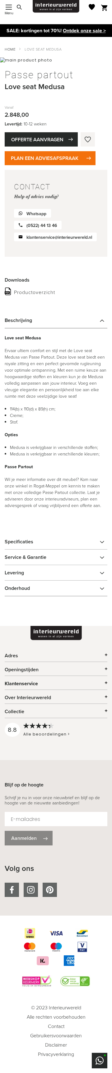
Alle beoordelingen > (46, 734)
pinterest (50, 890)
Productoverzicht (34, 292)
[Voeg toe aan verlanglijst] (88, 139)
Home (10, 49)
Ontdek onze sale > (84, 30)
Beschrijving (18, 320)
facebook (12, 890)
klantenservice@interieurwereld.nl (59, 237)
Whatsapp (36, 214)
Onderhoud (17, 588)
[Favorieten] (92, 7)
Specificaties (19, 541)
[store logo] (56, 6)
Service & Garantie (25, 557)
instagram (31, 890)
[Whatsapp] (99, 1060)
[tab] (56, 320)
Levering (14, 572)
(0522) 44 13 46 (41, 225)
